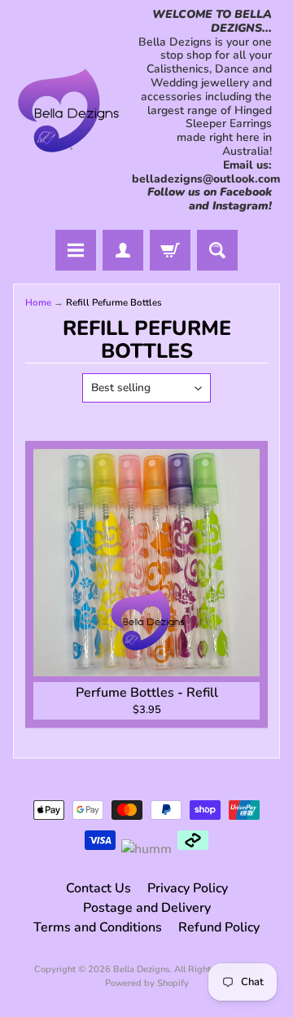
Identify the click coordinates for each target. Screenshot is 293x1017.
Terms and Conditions (97, 927)
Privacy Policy (187, 888)
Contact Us (98, 888)
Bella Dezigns (141, 969)
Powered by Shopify (147, 983)
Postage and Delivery (147, 908)
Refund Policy (219, 927)
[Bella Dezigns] (68, 110)
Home (38, 302)
